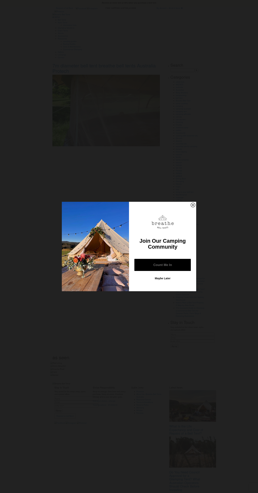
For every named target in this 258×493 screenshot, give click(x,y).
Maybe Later (163, 278)
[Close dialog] (193, 205)
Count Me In (162, 265)
